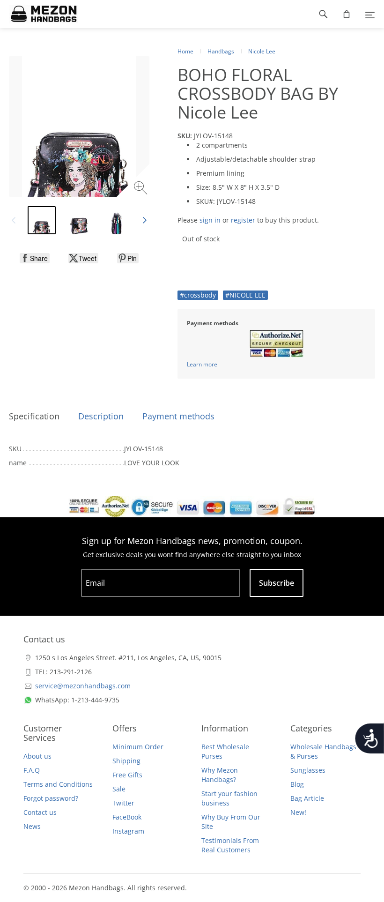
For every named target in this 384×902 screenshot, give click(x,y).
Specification (34, 416)
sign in (210, 220)
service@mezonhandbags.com (83, 685)
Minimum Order (137, 746)
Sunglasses (307, 770)
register (243, 220)
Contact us (40, 812)
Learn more (202, 364)
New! (298, 812)
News (32, 826)
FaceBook (126, 817)
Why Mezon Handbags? (219, 775)
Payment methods (178, 416)
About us (37, 756)
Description (101, 416)
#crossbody (198, 295)
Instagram (128, 831)
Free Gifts (127, 774)
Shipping (126, 760)
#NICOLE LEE (245, 295)
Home (185, 51)
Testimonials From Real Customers (230, 845)
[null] (35, 258)
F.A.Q (31, 770)
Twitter (123, 802)
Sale (119, 788)
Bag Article (307, 798)
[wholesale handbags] (39, 14)
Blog (297, 784)
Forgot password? (50, 798)
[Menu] (370, 14)
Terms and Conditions (58, 784)
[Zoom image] (141, 189)
